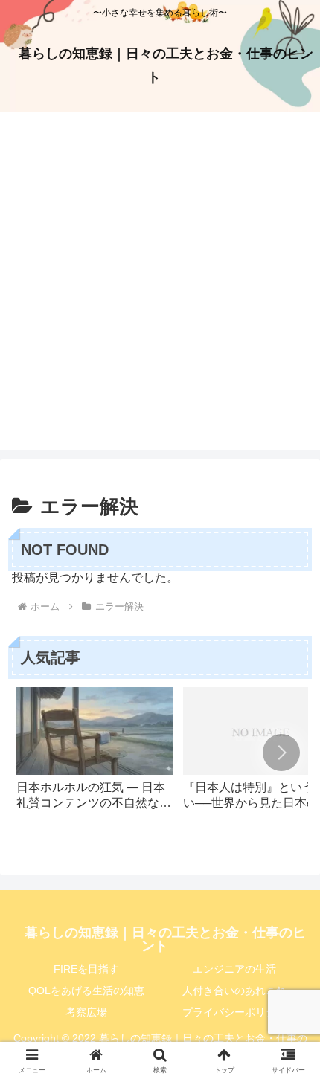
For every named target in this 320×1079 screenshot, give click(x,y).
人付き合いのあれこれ (234, 990)
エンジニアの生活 (234, 969)
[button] (281, 752)
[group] (94, 755)
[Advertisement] (160, 290)
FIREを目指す (86, 969)
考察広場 (86, 1012)
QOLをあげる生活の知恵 (86, 990)
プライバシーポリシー (234, 1012)
